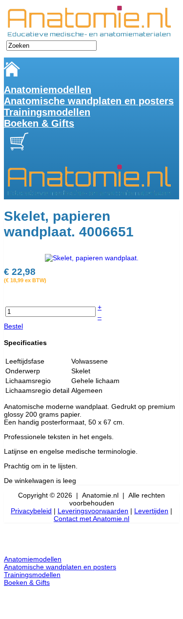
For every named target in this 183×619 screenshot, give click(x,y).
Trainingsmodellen (47, 112)
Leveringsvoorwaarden (93, 511)
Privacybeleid (31, 511)
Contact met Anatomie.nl (91, 518)
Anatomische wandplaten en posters (89, 101)
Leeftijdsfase (24, 361)
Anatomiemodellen (47, 89)
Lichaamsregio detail (37, 390)
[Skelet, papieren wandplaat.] (92, 257)
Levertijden (151, 511)
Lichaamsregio (28, 381)
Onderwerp (22, 371)
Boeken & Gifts (39, 123)
